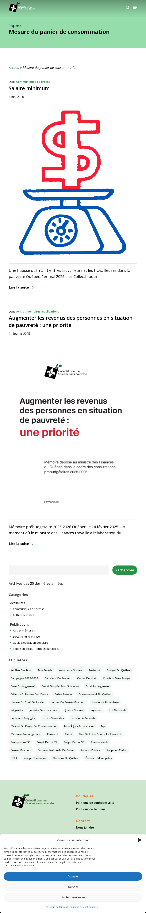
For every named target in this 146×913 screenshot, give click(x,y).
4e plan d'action (21, 670)
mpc (103, 726)
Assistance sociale (70, 670)
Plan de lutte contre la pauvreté (100, 734)
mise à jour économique (79, 726)
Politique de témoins (57, 907)
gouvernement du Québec (95, 694)
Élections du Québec (66, 758)
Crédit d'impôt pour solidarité (60, 686)
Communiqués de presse (33, 82)
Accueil (14, 67)
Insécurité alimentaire (105, 702)
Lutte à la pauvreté (83, 718)
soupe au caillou (116, 750)
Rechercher (124, 570)
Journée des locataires (44, 710)
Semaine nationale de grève (56, 750)
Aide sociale (45, 670)
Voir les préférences (73, 897)
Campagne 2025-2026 (24, 678)
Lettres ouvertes (23, 615)
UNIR (14, 758)
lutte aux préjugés (23, 718)
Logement (96, 710)
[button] (140, 840)
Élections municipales (98, 758)
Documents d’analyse (26, 636)
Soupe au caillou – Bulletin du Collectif (36, 649)
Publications (50, 311)
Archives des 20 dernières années (36, 583)
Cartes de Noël (86, 678)
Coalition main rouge (116, 678)
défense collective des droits (29, 694)
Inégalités (17, 710)
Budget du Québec (119, 670)
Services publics (90, 750)
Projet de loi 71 (46, 742)
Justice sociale (74, 710)
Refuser (73, 886)
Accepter (73, 876)
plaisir (68, 734)
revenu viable (99, 742)
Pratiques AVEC (20, 742)
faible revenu (63, 694)
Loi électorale (117, 710)
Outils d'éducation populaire (30, 642)
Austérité (94, 670)
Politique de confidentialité (84, 907)
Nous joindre (85, 827)
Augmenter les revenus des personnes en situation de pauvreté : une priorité (71, 321)
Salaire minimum (29, 88)
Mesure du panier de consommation (34, 726)
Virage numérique (35, 758)
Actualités (17, 603)
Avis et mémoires (28, 311)
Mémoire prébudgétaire (25, 734)
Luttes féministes (52, 718)
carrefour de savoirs (58, 678)
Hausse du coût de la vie (27, 702)
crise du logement (23, 686)
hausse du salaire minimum (67, 702)
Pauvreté (52, 734)
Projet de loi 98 (74, 742)
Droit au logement (98, 686)
